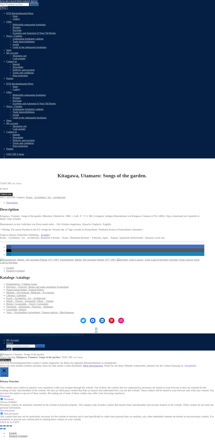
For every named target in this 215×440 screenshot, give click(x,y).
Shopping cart (19, 55)
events (16, 44)
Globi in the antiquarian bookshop (29, 47)
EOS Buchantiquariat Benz (19, 13)
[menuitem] (10, 268)
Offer (9, 21)
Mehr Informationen (93, 365)
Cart (9, 349)
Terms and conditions (23, 72)
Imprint (16, 64)
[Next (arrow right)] (4, 428)
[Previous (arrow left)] (1, 428)
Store (15, 16)
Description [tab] (12, 202)
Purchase (17, 30)
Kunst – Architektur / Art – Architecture (45, 197)
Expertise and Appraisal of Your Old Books (34, 33)
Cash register (19, 58)
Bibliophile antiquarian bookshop (29, 24)
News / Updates (14, 36)
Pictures (16, 27)
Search (34, 4)
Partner (9, 78)
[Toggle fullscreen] (4, 425)
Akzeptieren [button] (190, 365)
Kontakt (45, 235)
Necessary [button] (5, 396)
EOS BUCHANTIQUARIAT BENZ (19, 1)
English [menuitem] (10, 268)
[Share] (7, 425)
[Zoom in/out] (1, 425)
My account (12, 53)
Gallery (16, 19)
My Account (12, 340)
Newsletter (18, 67)
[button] (8, 247)
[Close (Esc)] (10, 425)
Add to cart (6, 194)
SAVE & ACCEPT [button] (9, 422)
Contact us (11, 61)
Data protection (20, 75)
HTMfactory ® (75, 334)
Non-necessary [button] (7, 410)
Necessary (9, 399)
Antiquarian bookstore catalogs (28, 38)
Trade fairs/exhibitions (24, 41)
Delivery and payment (24, 70)
